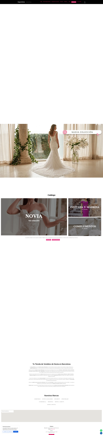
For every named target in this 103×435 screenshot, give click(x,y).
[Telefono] (101, 433)
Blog (69, 1)
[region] (10, 429)
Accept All (15, 431)
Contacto (61, 1)
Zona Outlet (79, 1)
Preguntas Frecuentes (55, 1)
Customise (5, 431)
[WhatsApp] (101, 430)
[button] (0, 158)
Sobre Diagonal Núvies (47, 1)
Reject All (10, 431)
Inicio (41, 1)
